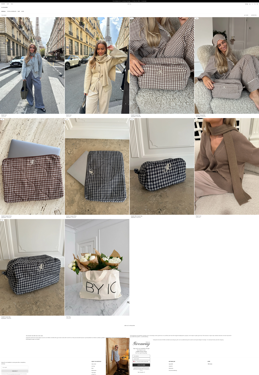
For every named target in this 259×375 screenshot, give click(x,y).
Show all (3, 11)
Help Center (94, 364)
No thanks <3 (141, 372)
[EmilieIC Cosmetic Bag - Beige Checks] (162, 65)
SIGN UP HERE (141, 365)
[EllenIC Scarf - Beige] (97, 65)
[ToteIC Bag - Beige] (97, 267)
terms (141, 369)
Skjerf (19, 11)
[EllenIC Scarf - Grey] (32, 65)
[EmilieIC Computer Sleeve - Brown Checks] (32, 166)
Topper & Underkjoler (11, 11)
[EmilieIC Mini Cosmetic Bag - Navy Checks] (162, 166)
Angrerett (170, 366)
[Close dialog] (152, 339)
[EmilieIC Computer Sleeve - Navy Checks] (97, 166)
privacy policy (135, 369)
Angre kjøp (94, 372)
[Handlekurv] (257, 4)
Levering (93, 366)
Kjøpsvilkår (171, 364)
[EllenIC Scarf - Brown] (227, 166)
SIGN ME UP (15, 371)
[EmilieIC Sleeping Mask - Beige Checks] (227, 65)
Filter (247, 15)
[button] (8, 4)
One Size (32, 108)
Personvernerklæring (173, 370)
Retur (93, 368)
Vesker (22, 11)
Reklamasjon (94, 370)
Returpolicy (171, 368)
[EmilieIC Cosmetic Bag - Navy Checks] (32, 267)
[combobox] (134, 361)
